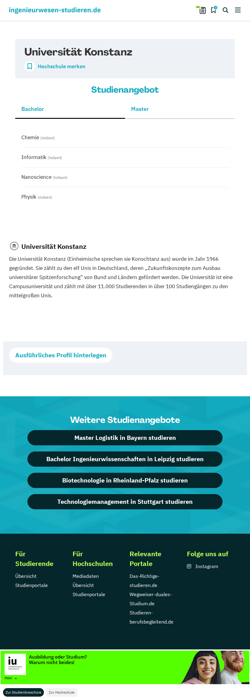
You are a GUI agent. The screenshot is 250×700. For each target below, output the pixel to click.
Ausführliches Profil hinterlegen (60, 355)
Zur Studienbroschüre (23, 692)
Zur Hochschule (62, 692)
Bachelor (32, 108)
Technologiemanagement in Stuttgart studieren (125, 501)
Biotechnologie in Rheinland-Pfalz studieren (125, 480)
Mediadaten (86, 576)
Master (140, 108)
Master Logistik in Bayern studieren (125, 437)
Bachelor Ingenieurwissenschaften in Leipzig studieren (125, 459)
